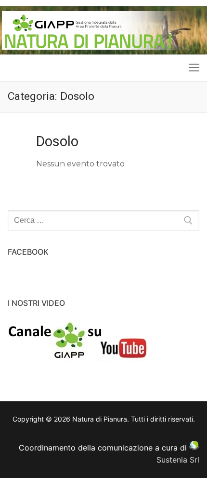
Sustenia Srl (177, 459)
